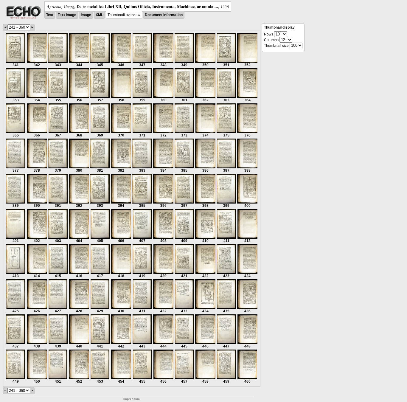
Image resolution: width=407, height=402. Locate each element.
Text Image (67, 15)
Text (49, 15)
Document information (164, 15)
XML (99, 15)
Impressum (131, 399)
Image (86, 15)
